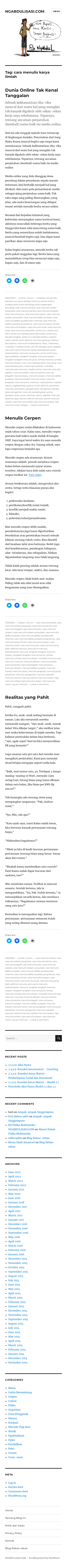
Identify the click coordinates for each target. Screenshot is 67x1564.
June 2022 (14, 1172)
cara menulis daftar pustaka (38, 317)
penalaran (19, 389)
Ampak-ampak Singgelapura (35, 1112)
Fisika (12, 1405)
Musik (12, 1431)
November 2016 (18, 1228)
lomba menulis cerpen (26, 658)
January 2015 (16, 1306)
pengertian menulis (21, 392)
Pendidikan (15, 1444)
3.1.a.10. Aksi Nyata (19, 1064)
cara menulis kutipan (16, 327)
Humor (12, 1418)
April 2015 (14, 1293)
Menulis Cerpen (23, 418)
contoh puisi (17, 340)
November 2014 (18, 1314)
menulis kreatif (22, 379)
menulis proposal (37, 671)
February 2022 (17, 1185)
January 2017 (16, 1219)
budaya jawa (11, 304)
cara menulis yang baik (23, 330)
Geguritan (14, 1409)
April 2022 (14, 1176)
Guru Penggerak (18, 1413)
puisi (23, 395)
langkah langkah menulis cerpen (37, 356)
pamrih (44, 385)
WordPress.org (17, 1495)
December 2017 (17, 1206)
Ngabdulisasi (16, 1435)
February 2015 (17, 1301)
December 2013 (17, 1358)
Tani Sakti (35, 474)
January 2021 (16, 1189)
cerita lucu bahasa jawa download (27, 333)
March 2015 (15, 1297)
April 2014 (14, 1340)
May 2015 (14, 1288)
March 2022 (15, 1180)
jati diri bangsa (39, 346)
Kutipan (13, 1422)
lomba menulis (46, 359)
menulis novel (38, 379)
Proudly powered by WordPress (44, 1558)
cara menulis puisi (30, 645)
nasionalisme (46, 382)
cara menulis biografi (47, 311)
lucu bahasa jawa (36, 363)
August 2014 (15, 1323)
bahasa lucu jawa (14, 301)
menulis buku (21, 376)
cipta (7, 340)
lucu (24, 363)
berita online (47, 301)
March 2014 (15, 1345)
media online (35, 369)
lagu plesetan (12, 356)
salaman (30, 395)
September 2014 (18, 1319)
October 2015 (16, 1267)
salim (39, 395)
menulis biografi (29, 665)
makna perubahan (33, 366)
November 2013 (17, 1362)
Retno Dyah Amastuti (21, 1142)
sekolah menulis (51, 395)
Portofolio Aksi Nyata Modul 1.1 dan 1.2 (32, 1086)
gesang (46, 340)
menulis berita (37, 372)
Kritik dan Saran (15, 1525)
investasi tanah (22, 346)
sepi (16, 398)
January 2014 (16, 1353)
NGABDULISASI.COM (24, 11)
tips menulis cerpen (44, 402)
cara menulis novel (37, 327)
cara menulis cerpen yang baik (29, 632)
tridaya (24, 405)
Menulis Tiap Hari (19, 1426)
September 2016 (18, 1232)
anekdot (40, 298)
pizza (50, 392)
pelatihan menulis (14, 674)
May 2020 (14, 1193)
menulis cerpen (37, 376)
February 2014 (17, 1349)
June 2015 (14, 1284)
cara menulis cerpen (35, 314)
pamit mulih (33, 385)
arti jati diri (51, 298)
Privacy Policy (13, 1533)
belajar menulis (32, 301)
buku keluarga (26, 304)
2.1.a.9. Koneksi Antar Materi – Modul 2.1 (33, 1082)
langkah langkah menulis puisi (21, 359)
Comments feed (18, 1491)
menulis (47, 369)
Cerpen (21, 622)
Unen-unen (15, 1457)
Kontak (9, 1540)
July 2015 (13, 1280)
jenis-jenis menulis (20, 350)
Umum (30, 298)
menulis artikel (21, 372)
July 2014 (13, 1327)
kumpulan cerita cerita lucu (43, 353)
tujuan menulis (19, 684)
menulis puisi (22, 382)
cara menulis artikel (25, 307)
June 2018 (14, 1198)
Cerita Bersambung (20, 1392)
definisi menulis (33, 340)
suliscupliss (15, 1138)
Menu (56, 11)
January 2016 (16, 1254)
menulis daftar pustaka (34, 668)
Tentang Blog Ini (15, 1518)
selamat (9, 398)
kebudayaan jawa (46, 350)
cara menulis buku (14, 314)
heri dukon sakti (18, 1116)
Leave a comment (40, 405)
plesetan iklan (12, 395)
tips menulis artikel (23, 402)
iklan (44, 343)
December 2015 (17, 1258)
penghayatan (39, 392)
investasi (9, 346)
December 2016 (17, 1224)
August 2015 (15, 1276)
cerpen (53, 337)
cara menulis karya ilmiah (46, 324)
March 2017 (15, 1215)
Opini (11, 1439)
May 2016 (14, 1237)
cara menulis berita (26, 311)
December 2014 (17, 1310)
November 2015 (18, 1263)
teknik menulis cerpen (42, 678)
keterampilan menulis (16, 353)
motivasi (34, 382)
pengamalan (32, 389)
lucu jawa (51, 363)
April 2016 (14, 1241)
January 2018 (16, 1202)
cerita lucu (41, 330)
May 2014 (14, 1336)
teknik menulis (35, 398)
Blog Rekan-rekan (38, 1138)
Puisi (11, 1448)
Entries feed (15, 1487)
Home (9, 1510)
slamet (22, 398)
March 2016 (15, 1245)
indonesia (53, 343)
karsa (33, 350)
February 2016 (17, 1250)
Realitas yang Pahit (27, 697)
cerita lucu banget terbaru (35, 337)
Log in (12, 1482)
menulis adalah (32, 661)
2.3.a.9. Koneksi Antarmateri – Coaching (33, 1069)
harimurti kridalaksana (29, 343)
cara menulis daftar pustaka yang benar (34, 639)
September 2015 (18, 1271)
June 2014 (14, 1332)
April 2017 (14, 1211)
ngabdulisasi (19, 385)
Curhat (21, 298)
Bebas (12, 1388)
